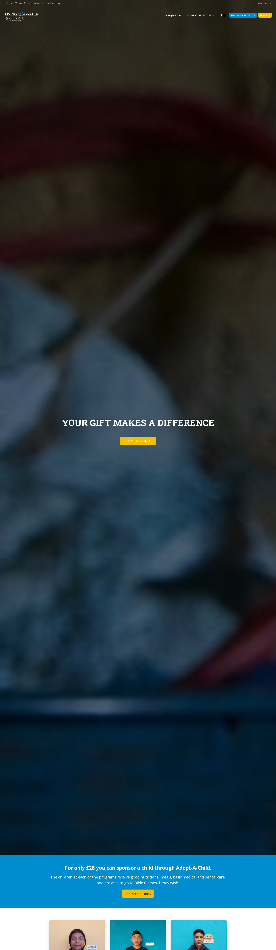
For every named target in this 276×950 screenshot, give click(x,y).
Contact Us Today (138, 894)
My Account (263, 3)
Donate (265, 15)
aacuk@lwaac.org (52, 3)
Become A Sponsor (243, 15)
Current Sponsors (199, 15)
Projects (172, 15)
